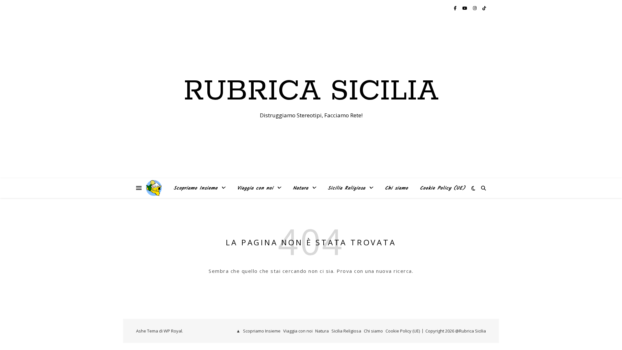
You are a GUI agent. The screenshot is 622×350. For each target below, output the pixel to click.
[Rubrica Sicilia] (154, 188)
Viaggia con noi (255, 188)
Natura (300, 188)
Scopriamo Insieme (196, 188)
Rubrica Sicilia (311, 91)
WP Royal (173, 331)
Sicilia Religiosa (346, 188)
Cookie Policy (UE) (443, 188)
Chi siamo (396, 188)
